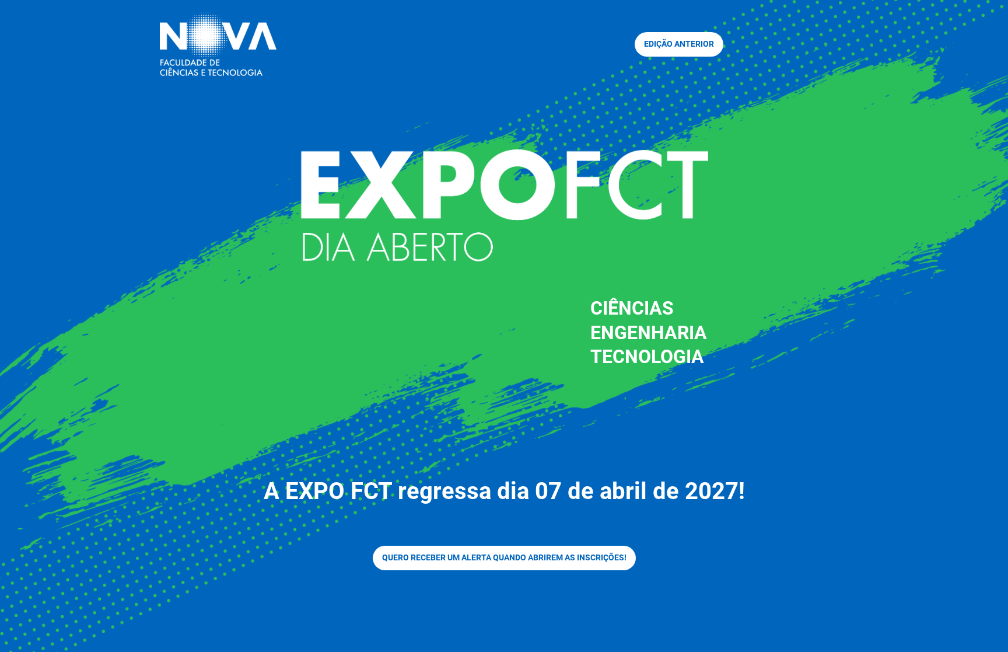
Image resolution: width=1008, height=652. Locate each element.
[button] (679, 44)
